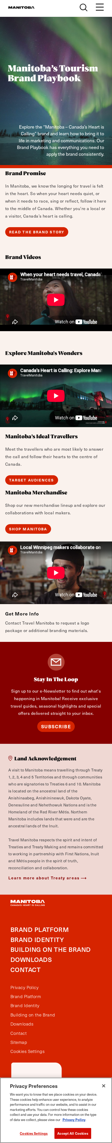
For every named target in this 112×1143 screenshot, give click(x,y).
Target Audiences (31, 480)
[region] (56, 1110)
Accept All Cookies (72, 1133)
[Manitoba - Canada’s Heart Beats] (21, 7)
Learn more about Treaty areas (44, 877)
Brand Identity (37, 939)
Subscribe (56, 726)
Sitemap (18, 1042)
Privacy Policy (24, 987)
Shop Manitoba (28, 529)
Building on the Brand (50, 949)
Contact (25, 969)
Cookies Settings (34, 1133)
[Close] (103, 1086)
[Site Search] (84, 7)
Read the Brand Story (36, 232)
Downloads (31, 959)
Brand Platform (39, 929)
